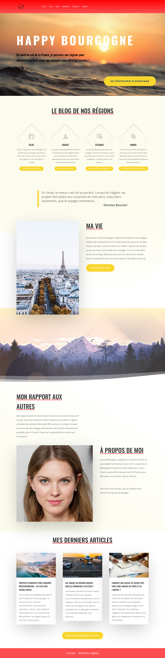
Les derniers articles (133, 168)
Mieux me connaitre (99, 168)
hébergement (75, 6)
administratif (65, 6)
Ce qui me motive (31, 168)
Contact (70, 653)
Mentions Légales (88, 653)
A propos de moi (100, 268)
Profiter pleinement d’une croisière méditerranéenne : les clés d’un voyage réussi (35, 586)
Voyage (51, 6)
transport (85, 6)
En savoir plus (65, 168)
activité (58, 6)
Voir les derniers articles (82, 635)
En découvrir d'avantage (130, 81)
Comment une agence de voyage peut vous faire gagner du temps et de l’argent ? (128, 586)
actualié (44, 6)
